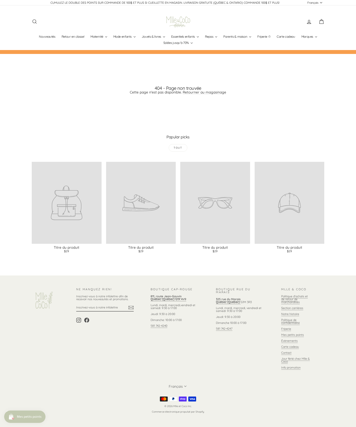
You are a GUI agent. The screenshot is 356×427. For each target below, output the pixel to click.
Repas (209, 36)
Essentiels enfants (183, 36)
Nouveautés (47, 36)
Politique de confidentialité (290, 321)
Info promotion (291, 367)
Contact (286, 353)
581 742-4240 (159, 326)
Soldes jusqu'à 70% (176, 43)
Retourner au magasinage (204, 92)
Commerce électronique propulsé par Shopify (178, 411)
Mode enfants (122, 36)
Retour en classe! (73, 36)
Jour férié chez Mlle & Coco (295, 360)
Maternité (97, 36)
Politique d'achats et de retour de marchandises (294, 299)
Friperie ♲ (264, 36)
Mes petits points (292, 335)
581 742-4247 (224, 328)
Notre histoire (290, 314)
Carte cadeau (286, 36)
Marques (307, 36)
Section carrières (292, 308)
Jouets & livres (152, 36)
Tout (178, 147)
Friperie (286, 329)
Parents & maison (235, 36)
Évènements (289, 341)
